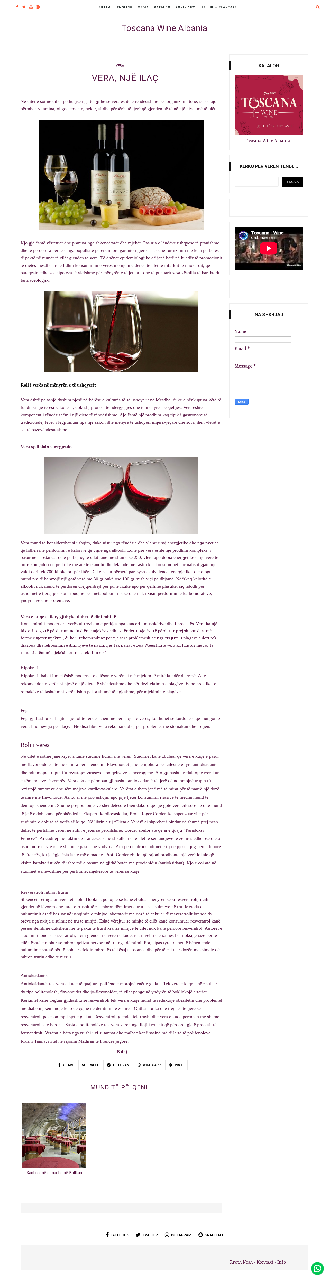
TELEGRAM (121, 1065)
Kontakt (265, 1262)
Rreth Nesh (242, 1262)
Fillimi (105, 7)
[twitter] (24, 7)
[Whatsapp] (317, 1268)
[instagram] (38, 7)
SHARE (68, 1065)
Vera (120, 66)
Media (143, 7)
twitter (150, 1235)
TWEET (93, 1065)
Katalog (162, 7)
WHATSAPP (152, 1065)
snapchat (214, 1235)
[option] (54, 1141)
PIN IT (179, 1065)
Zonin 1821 (186, 7)
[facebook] (17, 7)
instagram (181, 1235)
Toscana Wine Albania (164, 28)
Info (281, 1262)
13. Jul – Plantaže (219, 7)
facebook (120, 1235)
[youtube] (31, 7)
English (124, 7)
